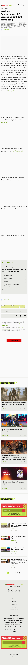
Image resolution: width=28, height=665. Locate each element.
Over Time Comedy (17, 151)
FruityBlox (14, 629)
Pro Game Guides (7, 618)
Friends (6, 281)
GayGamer (4, 122)
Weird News (22, 307)
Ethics (14, 601)
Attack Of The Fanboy (9, 620)
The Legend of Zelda (15, 307)
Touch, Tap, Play (6, 629)
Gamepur (21, 618)
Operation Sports (9, 627)
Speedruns (7, 307)
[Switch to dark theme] (23, 5)
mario (19, 305)
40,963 (16, 572)
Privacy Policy (17, 514)
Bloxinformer (21, 629)
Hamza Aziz (6, 29)
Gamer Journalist (9, 624)
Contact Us (14, 604)
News (6, 8)
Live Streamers (8, 278)
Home (2, 8)
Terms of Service (11, 514)
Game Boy (15, 305)
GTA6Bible (13, 631)
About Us (14, 599)
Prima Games (19, 620)
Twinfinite (15, 618)
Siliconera (7, 622)
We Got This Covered (16, 622)
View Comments (14, 340)
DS (11, 305)
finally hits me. (12, 91)
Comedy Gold (6, 305)
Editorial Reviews (8, 275)
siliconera (19, 180)
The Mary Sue (18, 627)
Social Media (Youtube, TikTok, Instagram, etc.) (12, 285)
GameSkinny (18, 624)
